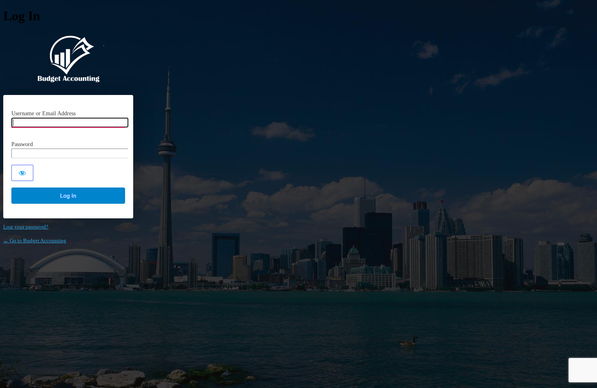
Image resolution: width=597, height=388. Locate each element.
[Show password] (22, 173)
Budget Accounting (68, 59)
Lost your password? (25, 227)
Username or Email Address (43, 113)
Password (22, 144)
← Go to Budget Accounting (34, 240)
